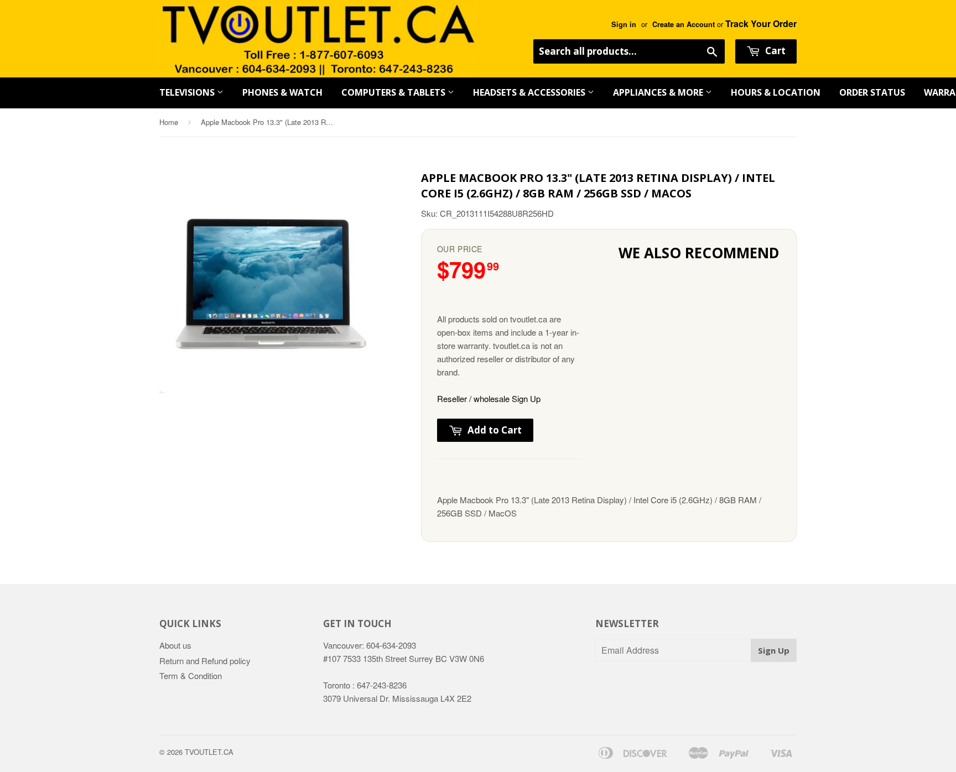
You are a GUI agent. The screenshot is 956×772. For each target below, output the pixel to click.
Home (168, 122)
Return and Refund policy (205, 660)
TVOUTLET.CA (209, 752)
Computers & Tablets (394, 92)
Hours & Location (775, 92)
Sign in (623, 24)
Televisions (188, 92)
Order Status (872, 92)
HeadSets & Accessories (530, 92)
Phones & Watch (282, 92)
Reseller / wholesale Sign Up (489, 398)
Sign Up (773, 650)
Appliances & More (659, 92)
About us (175, 645)
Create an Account (683, 24)
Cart (774, 50)
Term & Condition (190, 675)
